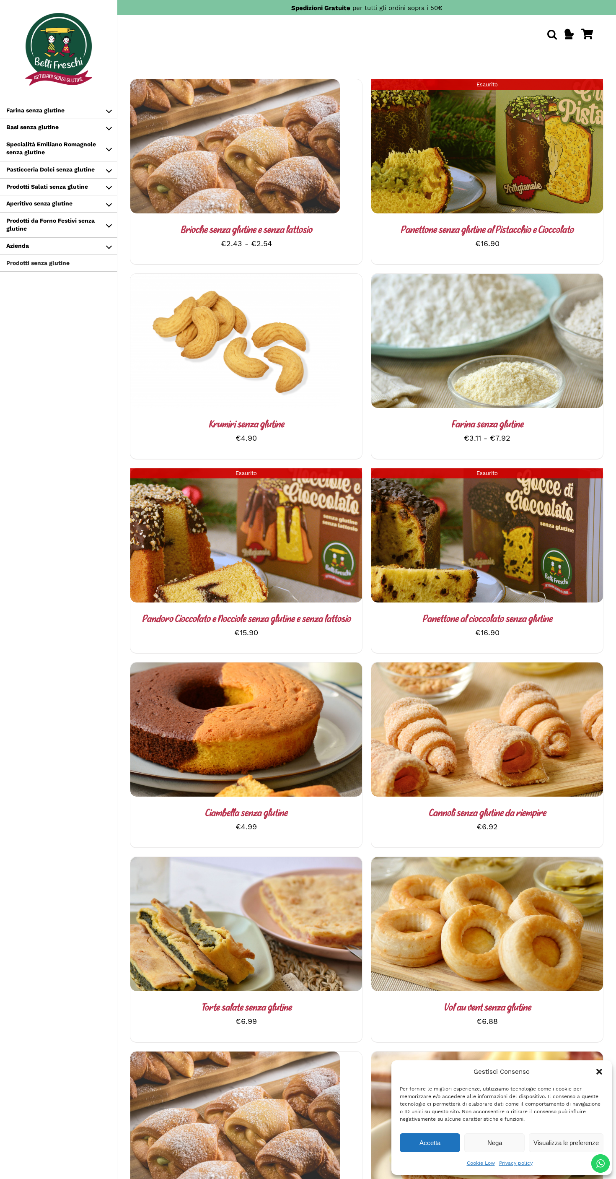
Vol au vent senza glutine (487, 1008)
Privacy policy (516, 1163)
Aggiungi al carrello (213, 343)
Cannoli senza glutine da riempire (487, 813)
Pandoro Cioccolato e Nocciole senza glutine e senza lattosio (246, 619)
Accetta (429, 1142)
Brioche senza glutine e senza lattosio (246, 230)
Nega (494, 1142)
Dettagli (254, 148)
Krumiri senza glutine (246, 425)
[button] (599, 1071)
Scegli (212, 148)
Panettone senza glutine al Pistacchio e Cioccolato (487, 230)
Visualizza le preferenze (566, 1142)
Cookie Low (481, 1163)
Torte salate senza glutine (246, 1008)
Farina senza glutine (487, 425)
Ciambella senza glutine (246, 813)
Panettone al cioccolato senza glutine (487, 619)
